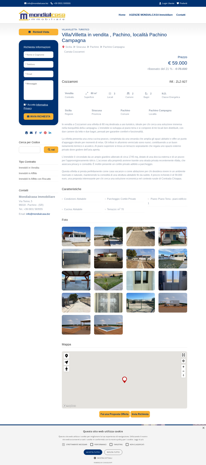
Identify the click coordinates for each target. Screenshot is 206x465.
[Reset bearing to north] (183, 375)
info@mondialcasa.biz (37, 3)
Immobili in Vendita (29, 167)
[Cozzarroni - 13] (76, 302)
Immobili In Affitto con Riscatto (35, 179)
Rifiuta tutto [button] (113, 452)
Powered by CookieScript (103, 463)
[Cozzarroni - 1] (76, 236)
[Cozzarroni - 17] (76, 325)
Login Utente (168, 3)
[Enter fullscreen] (183, 355)
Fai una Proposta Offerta (114, 414)
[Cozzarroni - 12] (172, 280)
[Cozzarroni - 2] (108, 236)
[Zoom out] (183, 371)
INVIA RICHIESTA (40, 116)
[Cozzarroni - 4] (172, 236)
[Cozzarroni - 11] (140, 280)
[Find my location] (183, 361)
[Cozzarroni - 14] (108, 302)
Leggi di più (139, 439)
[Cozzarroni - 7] (140, 258)
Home (122, 15)
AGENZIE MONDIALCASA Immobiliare (151, 15)
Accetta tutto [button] (93, 452)
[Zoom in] (183, 367)
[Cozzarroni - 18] (108, 325)
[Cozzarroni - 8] (172, 258)
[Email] (32, 133)
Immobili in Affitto (28, 173)
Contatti (180, 15)
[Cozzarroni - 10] (108, 280)
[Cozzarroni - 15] (140, 302)
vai (53, 149)
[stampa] (27, 133)
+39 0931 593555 (62, 3)
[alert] (103, 445)
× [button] (203, 428)
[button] (63, 445)
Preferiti (183, 3)
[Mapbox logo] (69, 406)
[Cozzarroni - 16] (172, 302)
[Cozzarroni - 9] (76, 280)
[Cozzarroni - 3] (140, 236)
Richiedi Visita (40, 32)
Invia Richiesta (140, 414)
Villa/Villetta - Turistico (75, 29)
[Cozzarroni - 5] (76, 258)
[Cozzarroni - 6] (108, 258)
